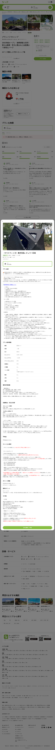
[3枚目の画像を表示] (28, 248)
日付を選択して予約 (27, 527)
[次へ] (50, 236)
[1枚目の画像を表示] (24, 248)
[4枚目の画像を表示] (31, 248)
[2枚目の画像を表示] (26, 248)
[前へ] (5, 236)
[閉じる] (2, 221)
